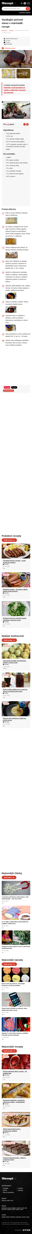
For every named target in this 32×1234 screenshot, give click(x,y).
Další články (8, 877)
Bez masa (6, 646)
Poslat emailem (8, 390)
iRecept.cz (4, 30)
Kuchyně (19, 1208)
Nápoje (6, 675)
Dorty (12, 1200)
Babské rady (4, 1208)
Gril (5, 546)
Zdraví (21, 1209)
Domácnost (13, 1208)
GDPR (5, 1190)
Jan (5, 44)
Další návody (8, 964)
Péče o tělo (24, 1208)
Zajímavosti (18, 1217)
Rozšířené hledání (24, 12)
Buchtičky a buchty (9, 1114)
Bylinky (7, 1217)
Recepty (11, 30)
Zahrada (18, 1209)
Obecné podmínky (8, 1192)
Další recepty (8, 540)
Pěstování (9, 1209)
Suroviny (24, 1217)
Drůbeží (6, 603)
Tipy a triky (4, 1209)
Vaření (13, 1209)
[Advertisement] (16, 364)
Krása (9, 1208)
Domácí (6, 574)
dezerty (6, 703)
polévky (8, 1200)
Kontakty (5, 1188)
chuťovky (4, 1200)
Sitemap (20, 1190)
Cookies (20, 1188)
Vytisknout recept (10, 48)
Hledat (28, 8)
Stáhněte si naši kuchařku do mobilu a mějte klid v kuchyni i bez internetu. (15, 90)
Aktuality (4, 1217)
